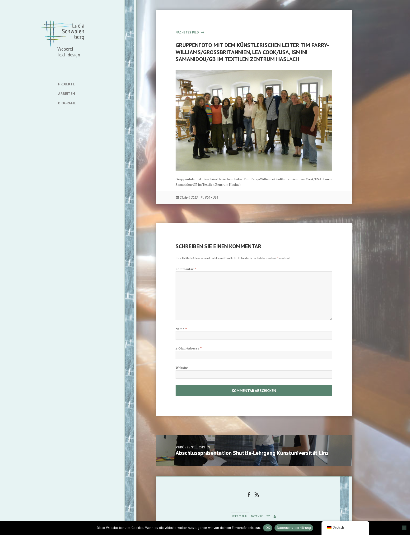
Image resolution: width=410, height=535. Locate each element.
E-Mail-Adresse (189, 348)
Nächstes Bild (187, 32)
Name (181, 329)
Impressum (239, 516)
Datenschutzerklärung (294, 528)
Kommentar (186, 269)
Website (182, 368)
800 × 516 (211, 197)
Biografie (67, 103)
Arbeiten (66, 93)
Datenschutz (260, 516)
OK (268, 528)
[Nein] (404, 528)
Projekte (66, 84)
